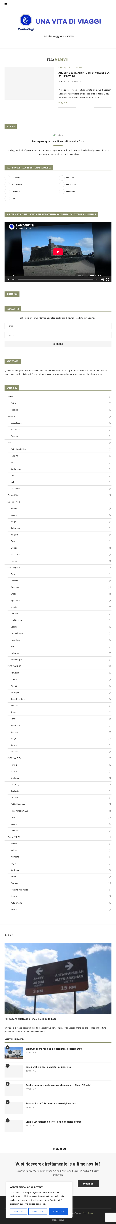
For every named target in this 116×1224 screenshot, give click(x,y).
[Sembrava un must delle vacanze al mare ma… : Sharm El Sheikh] (14, 1090)
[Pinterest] (56, 43)
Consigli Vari (59, 495)
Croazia (61, 547)
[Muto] (102, 279)
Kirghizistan (61, 469)
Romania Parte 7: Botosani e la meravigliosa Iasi (51, 1103)
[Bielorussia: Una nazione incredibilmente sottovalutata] (14, 1053)
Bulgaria (61, 534)
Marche (61, 843)
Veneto (61, 909)
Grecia (61, 593)
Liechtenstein (61, 620)
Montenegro (61, 659)
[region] (39, 1200)
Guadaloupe (61, 423)
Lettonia (61, 613)
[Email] (64, 43)
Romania (61, 705)
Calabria (61, 797)
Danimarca (61, 554)
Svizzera (61, 751)
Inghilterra (61, 600)
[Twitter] (47, 43)
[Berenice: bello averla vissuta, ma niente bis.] (14, 1071)
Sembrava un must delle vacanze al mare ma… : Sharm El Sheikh (58, 1085)
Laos (61, 475)
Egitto (61, 403)
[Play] (8, 279)
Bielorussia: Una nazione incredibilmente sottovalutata (54, 1048)
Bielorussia (61, 528)
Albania (61, 508)
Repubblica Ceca (61, 699)
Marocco (61, 409)
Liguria (61, 824)
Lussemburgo (61, 633)
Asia (59, 442)
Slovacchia (61, 725)
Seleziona (18, 1211)
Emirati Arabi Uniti (61, 449)
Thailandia (61, 488)
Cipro (61, 541)
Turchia (61, 764)
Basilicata (61, 791)
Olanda (61, 679)
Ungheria (61, 778)
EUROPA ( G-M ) (59, 567)
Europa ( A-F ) (59, 501)
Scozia (61, 712)
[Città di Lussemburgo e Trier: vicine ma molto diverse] (14, 1126)
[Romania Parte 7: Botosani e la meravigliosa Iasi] (14, 1108)
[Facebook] (43, 43)
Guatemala (61, 429)
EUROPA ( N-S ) (59, 666)
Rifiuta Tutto (37, 1211)
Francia (61, 561)
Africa (59, 396)
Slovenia (61, 732)
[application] (58, 252)
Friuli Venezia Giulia (61, 810)
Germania (61, 587)
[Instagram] (52, 43)
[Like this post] (78, 107)
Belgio (61, 521)
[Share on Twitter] (85, 107)
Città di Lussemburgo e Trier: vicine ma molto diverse (53, 1121)
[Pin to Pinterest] (88, 107)
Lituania (61, 626)
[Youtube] (60, 43)
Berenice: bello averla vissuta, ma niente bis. (49, 1067)
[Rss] (73, 43)
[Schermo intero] (107, 279)
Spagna (61, 738)
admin (63, 81)
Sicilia (61, 876)
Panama (61, 436)
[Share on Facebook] (82, 107)
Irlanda (61, 607)
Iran (61, 462)
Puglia (61, 863)
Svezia (61, 745)
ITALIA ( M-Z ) (59, 837)
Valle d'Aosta (61, 902)
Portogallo (61, 692)
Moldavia (61, 653)
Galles (61, 574)
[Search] (109, 4)
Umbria (61, 896)
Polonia (61, 685)
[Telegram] (68, 43)
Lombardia (61, 830)
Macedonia (61, 640)
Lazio (61, 817)
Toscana (61, 883)
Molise (61, 850)
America (59, 416)
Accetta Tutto (58, 1211)
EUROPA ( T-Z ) (59, 758)
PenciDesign (88, 1213)
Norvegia (61, 672)
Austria (61, 515)
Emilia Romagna (61, 804)
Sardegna (61, 870)
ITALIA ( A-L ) (59, 784)
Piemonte (61, 856)
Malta (61, 646)
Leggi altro (63, 102)
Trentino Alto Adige (61, 889)
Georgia (61, 580)
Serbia (61, 718)
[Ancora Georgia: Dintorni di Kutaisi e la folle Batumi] (29, 83)
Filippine (61, 455)
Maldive (61, 482)
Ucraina (61, 771)
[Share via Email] (91, 107)
